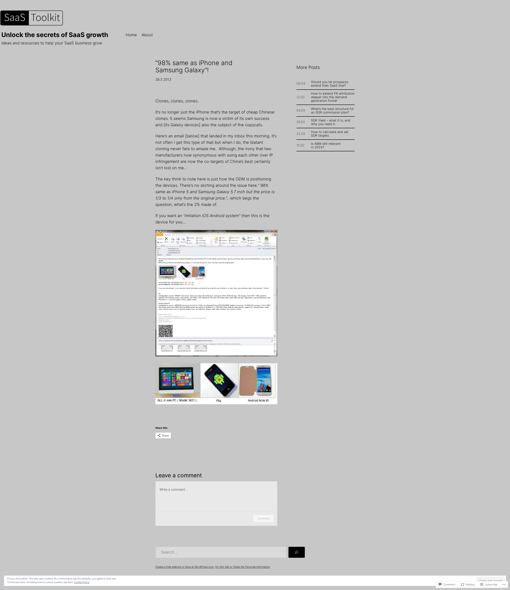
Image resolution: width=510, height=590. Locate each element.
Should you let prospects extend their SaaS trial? (329, 83)
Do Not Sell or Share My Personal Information (242, 566)
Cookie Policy (81, 582)
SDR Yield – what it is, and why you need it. (330, 122)
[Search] (296, 552)
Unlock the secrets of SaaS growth (54, 35)
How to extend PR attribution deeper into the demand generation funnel (332, 97)
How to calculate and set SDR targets (329, 133)
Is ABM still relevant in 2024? (326, 145)
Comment (263, 518)
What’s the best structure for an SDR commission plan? (332, 110)
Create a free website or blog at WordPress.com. (184, 566)
